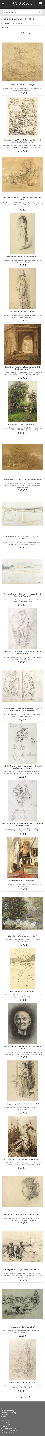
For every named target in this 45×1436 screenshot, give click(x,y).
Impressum (4, 1415)
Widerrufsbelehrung (7, 1411)
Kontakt (4, 1417)
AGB (2, 1409)
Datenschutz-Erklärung (8, 1413)
